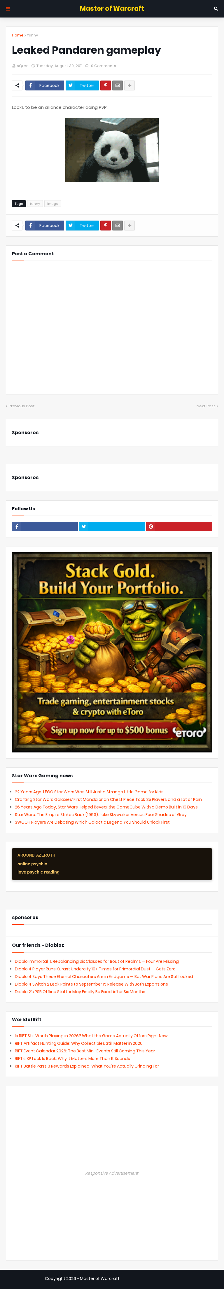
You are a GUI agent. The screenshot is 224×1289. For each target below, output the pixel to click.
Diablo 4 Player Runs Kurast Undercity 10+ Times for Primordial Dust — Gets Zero (95, 969)
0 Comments (103, 66)
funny (32, 35)
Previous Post (22, 406)
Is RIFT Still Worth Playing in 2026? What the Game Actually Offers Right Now (91, 1036)
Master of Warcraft (112, 8)
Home (18, 35)
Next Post (206, 406)
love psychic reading (39, 871)
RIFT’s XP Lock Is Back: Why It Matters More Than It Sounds (72, 1058)
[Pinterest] (105, 85)
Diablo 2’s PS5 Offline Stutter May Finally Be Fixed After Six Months (80, 992)
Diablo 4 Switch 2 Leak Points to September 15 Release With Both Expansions (91, 984)
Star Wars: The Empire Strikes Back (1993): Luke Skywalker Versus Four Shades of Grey (101, 815)
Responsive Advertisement (112, 1173)
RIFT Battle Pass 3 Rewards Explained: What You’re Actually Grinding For (87, 1066)
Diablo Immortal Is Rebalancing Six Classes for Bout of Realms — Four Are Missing (97, 961)
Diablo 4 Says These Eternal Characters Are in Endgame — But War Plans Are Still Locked (104, 976)
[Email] (117, 85)
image (52, 203)
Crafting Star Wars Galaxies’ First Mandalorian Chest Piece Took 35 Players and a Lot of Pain (108, 799)
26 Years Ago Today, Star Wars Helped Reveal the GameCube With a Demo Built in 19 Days (106, 807)
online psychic (32, 863)
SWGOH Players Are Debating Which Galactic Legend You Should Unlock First (92, 822)
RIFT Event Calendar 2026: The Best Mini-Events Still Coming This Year (85, 1051)
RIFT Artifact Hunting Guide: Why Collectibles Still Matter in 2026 (79, 1043)
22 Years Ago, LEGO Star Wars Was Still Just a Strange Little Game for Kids (89, 792)
